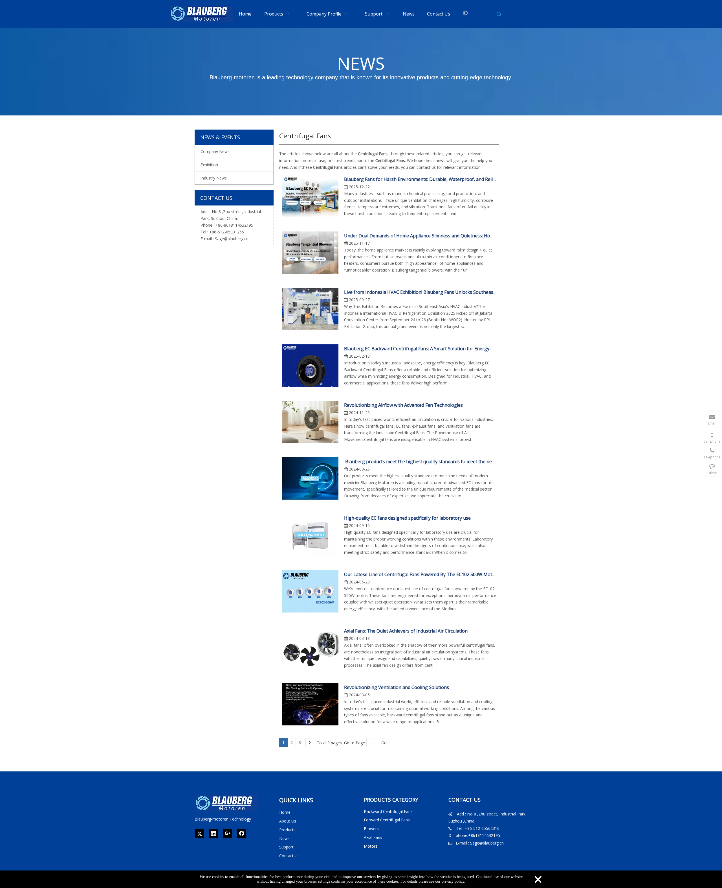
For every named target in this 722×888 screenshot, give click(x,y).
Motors (370, 846)
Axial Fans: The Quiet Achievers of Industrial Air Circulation (406, 631)
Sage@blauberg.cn (231, 238)
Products (287, 829)
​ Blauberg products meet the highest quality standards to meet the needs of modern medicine (443, 461)
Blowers (371, 828)
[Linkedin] (213, 833)
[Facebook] (241, 833)
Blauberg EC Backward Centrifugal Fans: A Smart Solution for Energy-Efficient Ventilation (438, 348)
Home (284, 812)
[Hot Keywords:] (499, 14)
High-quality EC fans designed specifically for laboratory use (407, 518)
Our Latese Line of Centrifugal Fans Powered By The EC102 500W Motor (420, 574)
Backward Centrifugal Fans (388, 811)
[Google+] (227, 833)
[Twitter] (199, 833)
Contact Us (289, 855)
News (284, 838)
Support (286, 847)
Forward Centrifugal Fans (387, 820)
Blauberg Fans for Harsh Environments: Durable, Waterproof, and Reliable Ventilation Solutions (445, 179)
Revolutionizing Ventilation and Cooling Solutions (396, 687)
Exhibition (209, 164)
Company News (215, 151)
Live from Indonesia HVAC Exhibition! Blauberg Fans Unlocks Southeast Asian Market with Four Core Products (460, 292)
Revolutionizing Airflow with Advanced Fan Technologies (403, 405)
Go (384, 742)
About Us (287, 821)
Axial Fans (373, 837)
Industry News (214, 178)
